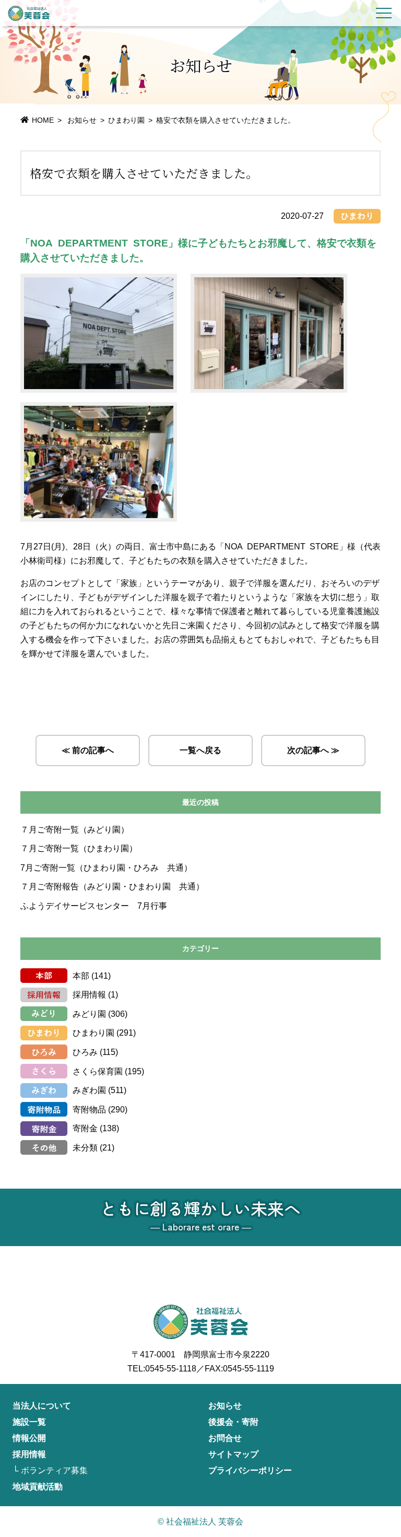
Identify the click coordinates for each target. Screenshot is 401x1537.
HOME (43, 120)
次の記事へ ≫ (313, 750)
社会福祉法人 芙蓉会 (29, 13)
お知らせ (225, 1405)
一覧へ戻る (200, 750)
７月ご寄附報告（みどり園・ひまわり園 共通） (112, 886)
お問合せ (225, 1438)
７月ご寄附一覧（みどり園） (74, 829)
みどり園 (89, 1014)
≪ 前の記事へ (88, 750)
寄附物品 (89, 1109)
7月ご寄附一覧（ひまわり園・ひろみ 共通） (106, 867)
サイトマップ (233, 1454)
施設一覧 (29, 1421)
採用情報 (89, 994)
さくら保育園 (98, 1071)
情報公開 (29, 1438)
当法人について (42, 1405)
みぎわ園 (89, 1090)
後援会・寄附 (233, 1421)
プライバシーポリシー (250, 1470)
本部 (81, 975)
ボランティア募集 (54, 1470)
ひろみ (85, 1052)
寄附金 (85, 1128)
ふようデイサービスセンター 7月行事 (93, 905)
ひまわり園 (126, 120)
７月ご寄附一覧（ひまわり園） (78, 848)
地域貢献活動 (38, 1486)
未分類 (85, 1147)
